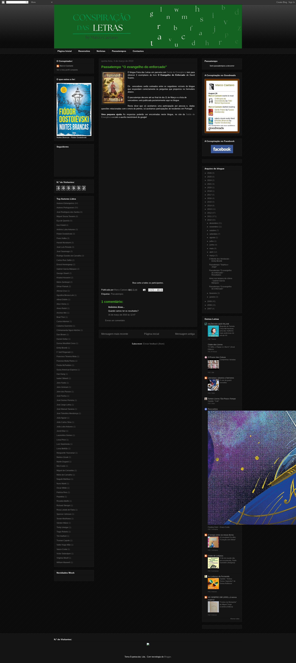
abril (212, 252)
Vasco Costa (62, 549)
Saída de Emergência (176, 72)
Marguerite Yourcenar (66, 453)
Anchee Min (62, 313)
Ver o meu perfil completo (67, 70)
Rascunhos (213, 409)
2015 (209, 202)
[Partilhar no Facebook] (158, 290)
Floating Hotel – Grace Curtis (219, 527)
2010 (209, 220)
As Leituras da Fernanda (218, 576)
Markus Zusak (62, 457)
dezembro (214, 223)
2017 (209, 195)
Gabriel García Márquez (67, 269)
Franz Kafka (62, 238)
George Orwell (63, 273)
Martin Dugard (63, 462)
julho (212, 241)
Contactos (138, 51)
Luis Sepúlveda (63, 444)
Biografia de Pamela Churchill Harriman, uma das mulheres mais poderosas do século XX (227, 330)
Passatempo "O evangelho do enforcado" (220, 288)
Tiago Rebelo (62, 532)
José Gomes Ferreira (65, 400)
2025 (209, 177)
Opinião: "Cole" (213, 401)
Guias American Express (67, 370)
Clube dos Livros (215, 345)
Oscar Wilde (62, 488)
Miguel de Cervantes (65, 470)
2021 (209, 184)
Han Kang (61, 374)
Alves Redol (62, 308)
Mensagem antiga (185, 334)
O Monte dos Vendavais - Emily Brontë (219, 260)
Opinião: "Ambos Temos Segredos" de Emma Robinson (227, 581)
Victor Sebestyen (64, 554)
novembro (214, 227)
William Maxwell (63, 562)
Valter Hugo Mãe (64, 545)
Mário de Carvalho (64, 475)
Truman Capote (63, 540)
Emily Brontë (62, 348)
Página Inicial (65, 51)
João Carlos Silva (64, 422)
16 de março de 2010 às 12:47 (121, 315)
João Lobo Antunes (65, 427)
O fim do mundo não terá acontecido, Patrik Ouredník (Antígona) (228, 560)
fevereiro (213, 293)
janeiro (213, 297)
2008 (209, 305)
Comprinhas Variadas (228, 360)
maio (212, 248)
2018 (209, 191)
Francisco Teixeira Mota (66, 356)
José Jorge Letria (64, 405)
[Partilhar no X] (155, 290)
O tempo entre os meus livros (221, 535)
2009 (209, 301)
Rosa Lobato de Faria (66, 510)
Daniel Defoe (62, 339)
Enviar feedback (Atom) (153, 344)
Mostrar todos (234, 618)
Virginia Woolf (62, 558)
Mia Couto (61, 466)
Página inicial (151, 334)
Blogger (167, 657)
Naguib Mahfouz (63, 479)
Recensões (84, 51)
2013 (209, 209)
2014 (209, 206)
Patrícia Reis (62, 492)
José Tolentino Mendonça (67, 413)
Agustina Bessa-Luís (65, 295)
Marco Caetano (66, 66)
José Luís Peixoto (64, 247)
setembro (214, 234)
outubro (213, 230)
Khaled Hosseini (63, 278)
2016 (209, 198)
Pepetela (60, 497)
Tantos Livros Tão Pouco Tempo (222, 399)
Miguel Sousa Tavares (66, 216)
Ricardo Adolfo (63, 501)
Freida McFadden (64, 365)
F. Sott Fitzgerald (63, 352)
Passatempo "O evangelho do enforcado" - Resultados (220, 272)
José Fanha (61, 396)
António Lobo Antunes (66, 229)
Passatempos (119, 51)
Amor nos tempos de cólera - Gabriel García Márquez (220, 280)
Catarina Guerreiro (64, 326)
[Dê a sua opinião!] (152, 290)
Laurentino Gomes (64, 435)
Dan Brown (61, 335)
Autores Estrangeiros (65, 203)
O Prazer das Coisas (217, 357)
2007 (209, 309)
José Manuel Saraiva (65, 409)
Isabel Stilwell (62, 378)
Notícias (101, 51)
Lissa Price (61, 440)
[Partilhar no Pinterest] (161, 290)
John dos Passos (64, 392)
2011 (209, 216)
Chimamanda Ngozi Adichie (68, 330)
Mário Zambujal (63, 282)
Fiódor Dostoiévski (64, 234)
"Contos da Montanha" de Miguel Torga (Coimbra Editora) (228, 604)
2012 (209, 213)
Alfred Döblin (62, 299)
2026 (209, 173)
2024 (209, 180)
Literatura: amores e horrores (221, 378)
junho (212, 245)
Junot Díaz (61, 431)
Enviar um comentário (115, 320)
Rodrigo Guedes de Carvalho (69, 256)
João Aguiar (62, 418)
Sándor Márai (62, 523)
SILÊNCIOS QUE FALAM (218, 324)
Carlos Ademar (63, 321)
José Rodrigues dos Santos (68, 212)
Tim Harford (61, 536)
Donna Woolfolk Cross (66, 343)
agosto (213, 237)
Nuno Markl (61, 484)
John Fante (61, 383)
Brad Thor (61, 317)
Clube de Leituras (215, 556)
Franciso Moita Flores (66, 361)
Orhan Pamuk (62, 286)
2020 (209, 187)
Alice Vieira (61, 304)
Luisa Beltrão (62, 449)
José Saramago (63, 251)
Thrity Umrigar (62, 527)
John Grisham (62, 387)
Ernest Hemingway (64, 264)
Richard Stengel (63, 505)
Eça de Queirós (63, 221)
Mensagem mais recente (114, 334)
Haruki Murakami (64, 243)
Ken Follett (61, 225)
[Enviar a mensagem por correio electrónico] (144, 290)
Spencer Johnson (64, 514)
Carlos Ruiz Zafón (64, 260)
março (212, 256)
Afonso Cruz (62, 291)
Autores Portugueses (65, 208)
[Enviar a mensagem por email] (149, 290)
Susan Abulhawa (64, 519)
